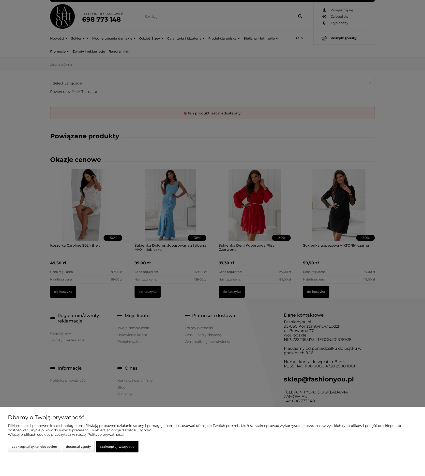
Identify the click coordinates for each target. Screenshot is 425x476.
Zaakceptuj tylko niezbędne (34, 446)
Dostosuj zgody (78, 446)
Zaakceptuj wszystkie (117, 446)
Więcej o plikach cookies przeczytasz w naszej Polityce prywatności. (66, 434)
